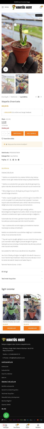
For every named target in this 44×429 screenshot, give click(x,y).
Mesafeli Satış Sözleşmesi (10, 397)
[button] (4, 43)
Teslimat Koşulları (8, 393)
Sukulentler (6, 370)
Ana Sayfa (5, 97)
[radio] (4, 122)
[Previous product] (36, 97)
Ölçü (3, 119)
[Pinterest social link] (13, 159)
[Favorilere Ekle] (17, 297)
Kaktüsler (14, 97)
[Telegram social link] (18, 159)
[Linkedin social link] (16, 159)
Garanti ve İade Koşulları (10, 390)
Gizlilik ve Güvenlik (8, 386)
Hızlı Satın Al (31, 133)
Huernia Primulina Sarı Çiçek (11, 322)
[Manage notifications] (4, 425)
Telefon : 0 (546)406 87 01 (11, 354)
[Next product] (41, 97)
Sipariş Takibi (6, 404)
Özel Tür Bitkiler (7, 374)
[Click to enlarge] (5, 69)
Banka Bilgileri (6, 401)
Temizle (5, 125)
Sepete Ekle (17, 133)
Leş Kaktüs (23, 97)
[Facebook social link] (8, 159)
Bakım (4, 377)
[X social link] (10, 159)
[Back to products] (38, 97)
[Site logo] (22, 7)
